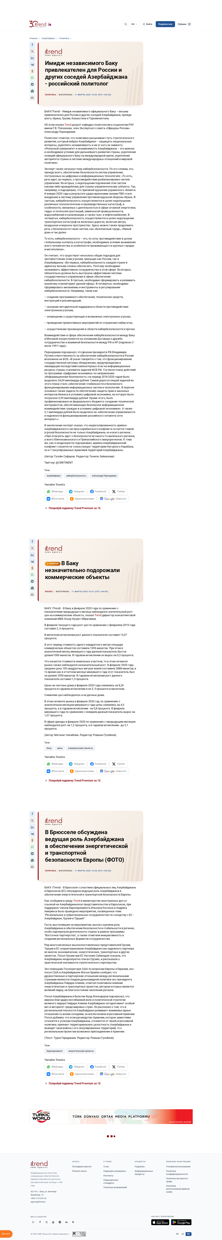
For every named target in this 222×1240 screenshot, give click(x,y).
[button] (32, 45)
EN (177, 1234)
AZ (183, 1234)
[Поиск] (126, 24)
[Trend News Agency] (39, 1164)
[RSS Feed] (73, 1222)
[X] (46, 1222)
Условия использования (178, 1166)
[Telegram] (60, 1222)
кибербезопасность (76, 476)
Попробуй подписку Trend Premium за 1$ (74, 508)
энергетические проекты (81, 1051)
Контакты (108, 1175)
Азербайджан (54, 476)
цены (60, 748)
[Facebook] (40, 1222)
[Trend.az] (40, 24)
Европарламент (55, 1051)
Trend (67, 124)
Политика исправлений (115, 1187)
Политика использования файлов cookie (178, 1189)
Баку (49, 748)
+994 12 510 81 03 (38, 1198)
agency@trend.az (38, 1202)
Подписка (140, 1166)
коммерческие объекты (80, 748)
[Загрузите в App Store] (160, 1222)
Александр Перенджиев (104, 476)
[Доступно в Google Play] (181, 1222)
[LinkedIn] (66, 1222)
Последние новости (81, 1166)
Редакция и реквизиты (114, 1171)
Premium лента (79, 1171)
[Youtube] (53, 1222)
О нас (106, 1166)
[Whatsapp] (33, 1222)
